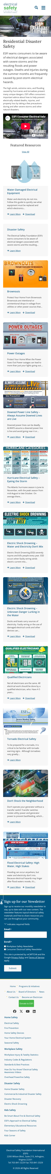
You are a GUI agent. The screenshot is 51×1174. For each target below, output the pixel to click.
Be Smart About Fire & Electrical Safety (22, 1115)
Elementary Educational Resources (20, 1125)
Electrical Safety (11, 1023)
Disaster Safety (16, 229)
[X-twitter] (21, 1011)
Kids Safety (10, 1110)
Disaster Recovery (12, 1099)
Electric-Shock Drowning (15, 1103)
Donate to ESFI (26, 1003)
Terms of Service (36, 957)
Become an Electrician (32, 997)
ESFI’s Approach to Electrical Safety (20, 1120)
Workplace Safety (13, 1048)
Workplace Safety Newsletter (19, 946)
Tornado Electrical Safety (21, 739)
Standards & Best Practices (16, 1064)
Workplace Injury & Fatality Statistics (21, 1054)
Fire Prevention (11, 1028)
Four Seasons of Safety (15, 1130)
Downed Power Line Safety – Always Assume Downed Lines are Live (24, 415)
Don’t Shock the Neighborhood (25, 800)
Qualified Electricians (19, 677)
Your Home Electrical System (17, 1037)
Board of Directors (27, 991)
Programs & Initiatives (29, 986)
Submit (13, 968)
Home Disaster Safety (14, 1089)
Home (13, 986)
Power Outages (16, 353)
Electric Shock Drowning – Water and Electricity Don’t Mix (25, 544)
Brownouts (13, 291)
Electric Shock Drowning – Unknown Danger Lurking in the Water (23, 612)
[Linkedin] (34, 1011)
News (41, 991)
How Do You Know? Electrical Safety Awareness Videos (21, 1071)
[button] (43, 7)
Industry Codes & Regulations (18, 1059)
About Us (11, 991)
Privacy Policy (17, 957)
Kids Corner (9, 1135)
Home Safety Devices (14, 1033)
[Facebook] (14, 1011)
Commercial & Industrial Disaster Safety (22, 1094)
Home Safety (11, 1017)
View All (25, 151)
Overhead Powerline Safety (17, 1077)
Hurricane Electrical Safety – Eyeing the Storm (23, 479)
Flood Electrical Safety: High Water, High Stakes (23, 864)
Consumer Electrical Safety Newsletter (24, 949)
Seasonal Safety (11, 1042)
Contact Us (14, 997)
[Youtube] (27, 1011)
